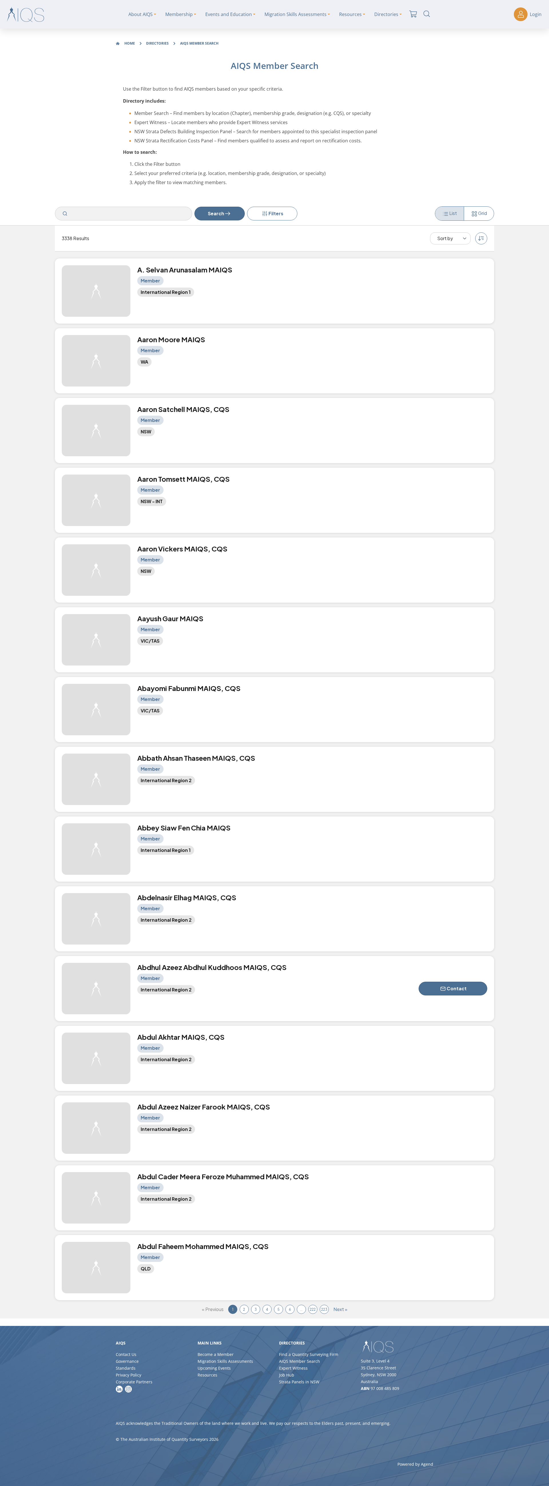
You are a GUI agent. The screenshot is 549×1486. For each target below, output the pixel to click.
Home (129, 43)
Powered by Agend (415, 1464)
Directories (157, 43)
